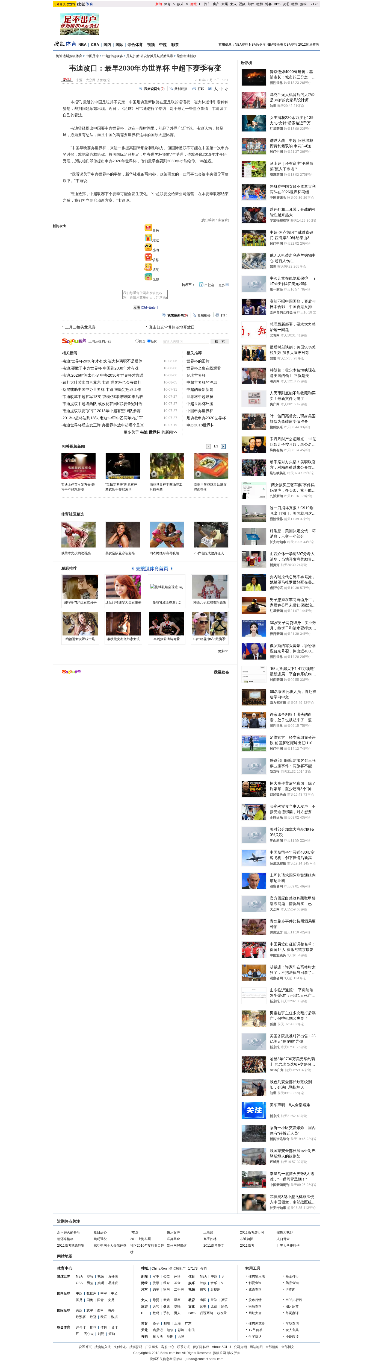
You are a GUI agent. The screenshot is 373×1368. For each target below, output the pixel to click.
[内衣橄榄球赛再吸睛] (167, 535)
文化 (191, 1306)
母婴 (156, 1300)
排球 (93, 1327)
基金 (177, 1283)
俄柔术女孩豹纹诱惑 (76, 553)
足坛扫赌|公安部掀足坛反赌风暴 (149, 56)
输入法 (158, 1336)
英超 (79, 1310)
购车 (156, 1289)
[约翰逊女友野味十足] (80, 624)
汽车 (207, 4)
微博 (259, 4)
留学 (214, 1300)
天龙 (144, 1330)
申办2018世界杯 (200, 425)
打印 (201, 89)
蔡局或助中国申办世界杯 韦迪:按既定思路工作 (102, 389)
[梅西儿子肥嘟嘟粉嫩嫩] (209, 587)
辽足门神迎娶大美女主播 (123, 602)
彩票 (175, 44)
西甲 (100, 1310)
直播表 (113, 1276)
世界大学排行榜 (288, 1245)
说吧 (286, 4)
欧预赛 (81, 1317)
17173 (313, 4)
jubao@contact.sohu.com (204, 1359)
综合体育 (135, 44)
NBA (82, 44)
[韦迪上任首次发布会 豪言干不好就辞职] (78, 466)
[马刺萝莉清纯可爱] (166, 624)
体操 (103, 1327)
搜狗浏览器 (256, 1323)
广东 (188, 1323)
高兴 (155, 230)
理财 (166, 1283)
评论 (177, 1276)
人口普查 (283, 1239)
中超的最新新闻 (200, 389)
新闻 (158, 4)
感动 (155, 250)
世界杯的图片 (198, 361)
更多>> (223, 651)
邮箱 (167, 1323)
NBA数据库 (257, 44)
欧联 (103, 1317)
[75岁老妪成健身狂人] (211, 535)
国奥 (90, 1300)
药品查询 (292, 1283)
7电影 (134, 1232)
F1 (78, 1334)
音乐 (214, 1283)
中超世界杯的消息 (202, 382)
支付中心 (120, 1347)
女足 (111, 1300)
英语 (224, 1300)
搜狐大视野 (285, 1232)
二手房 (179, 1289)
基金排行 (292, 1276)
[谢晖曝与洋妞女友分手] (80, 587)
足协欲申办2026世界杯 (206, 418)
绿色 (224, 1306)
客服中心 (167, 1347)
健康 (166, 1306)
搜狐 (145, 1268)
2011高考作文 (213, 1245)
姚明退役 (100, 1239)
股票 (156, 1283)
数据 (114, 1317)
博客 (268, 4)
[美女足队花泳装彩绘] (122, 535)
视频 (242, 4)
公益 (166, 1276)
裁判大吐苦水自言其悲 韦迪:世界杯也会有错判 (102, 382)
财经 (193, 4)
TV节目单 (255, 1330)
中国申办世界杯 (200, 411)
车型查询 (292, 1323)
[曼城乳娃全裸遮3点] (166, 587)
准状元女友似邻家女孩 (123, 639)
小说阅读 (292, 1336)
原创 (214, 1306)
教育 (191, 1300)
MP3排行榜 (294, 1300)
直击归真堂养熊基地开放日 (172, 327)
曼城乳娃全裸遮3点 (167, 602)
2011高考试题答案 (70, 1245)
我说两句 (206, 1313)
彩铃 (180, 1330)
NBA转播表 (275, 44)
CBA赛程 (290, 44)
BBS (277, 4)
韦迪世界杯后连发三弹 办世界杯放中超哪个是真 (103, 425)
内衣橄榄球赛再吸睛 (164, 553)
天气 (156, 1306)
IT (200, 4)
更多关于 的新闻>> (150, 432)
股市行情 (255, 1300)
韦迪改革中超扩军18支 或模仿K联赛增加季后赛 (103, 396)
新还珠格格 (65, 1239)
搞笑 (155, 270)
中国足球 (92, 56)
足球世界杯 (196, 375)
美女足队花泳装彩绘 (120, 553)
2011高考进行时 (252, 1232)
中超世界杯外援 (200, 404)
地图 (170, 1336)
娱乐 (180, 4)
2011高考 (247, 1245)
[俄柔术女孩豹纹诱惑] (78, 535)
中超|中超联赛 (112, 56)
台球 (114, 1327)
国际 (119, 44)
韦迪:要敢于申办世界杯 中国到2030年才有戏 (100, 368)
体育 (167, 4)
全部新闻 (272, 1347)
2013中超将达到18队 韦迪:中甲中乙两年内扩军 (103, 418)
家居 (224, 4)
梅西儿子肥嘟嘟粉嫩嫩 (209, 602)
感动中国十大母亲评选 (110, 1245)
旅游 (144, 1306)
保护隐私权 (201, 1347)
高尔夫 (89, 1334)
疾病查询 (255, 1306)
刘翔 (101, 1334)
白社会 (209, 285)
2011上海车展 (140, 1239)
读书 (203, 1306)
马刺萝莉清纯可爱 (166, 639)
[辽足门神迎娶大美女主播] (123, 587)
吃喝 (177, 1306)
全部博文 (287, 1347)
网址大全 (255, 1313)
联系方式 (183, 1347)
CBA (95, 44)
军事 (156, 1276)
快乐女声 (173, 1232)
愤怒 (155, 260)
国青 (100, 1300)
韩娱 (203, 1283)
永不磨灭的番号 (68, 1232)
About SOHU (221, 1347)
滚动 (111, 1334)
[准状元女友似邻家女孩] (123, 624)
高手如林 (210, 1239)
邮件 (251, 4)
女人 (233, 4)
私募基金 (173, 1239)
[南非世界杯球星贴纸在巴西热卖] (211, 466)
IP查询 (290, 1289)
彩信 (191, 1330)
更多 (221, 285)
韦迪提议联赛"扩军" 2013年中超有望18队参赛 (102, 411)
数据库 (91, 1293)
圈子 (156, 1323)
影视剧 (215, 1289)
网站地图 (256, 1347)
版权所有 (233, 1353)
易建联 (113, 1283)
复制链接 (180, 89)
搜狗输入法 (256, 1276)
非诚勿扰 (246, 1239)
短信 (170, 1330)
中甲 (103, 1293)
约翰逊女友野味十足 (80, 639)
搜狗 (303, 4)
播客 (203, 1289)
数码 (156, 1313)
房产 (216, 4)
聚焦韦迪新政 (186, 56)
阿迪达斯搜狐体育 (69, 56)
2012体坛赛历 (308, 44)
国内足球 (63, 1293)
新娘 (166, 1300)
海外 (111, 1310)
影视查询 (255, 1283)
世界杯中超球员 (200, 396)
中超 (163, 44)
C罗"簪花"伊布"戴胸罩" (209, 639)
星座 (177, 1300)
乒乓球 (81, 1327)
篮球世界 (63, 1276)
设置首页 (85, 1347)
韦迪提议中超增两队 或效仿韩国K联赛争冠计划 (103, 404)
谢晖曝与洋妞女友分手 (80, 602)
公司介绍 (240, 1347)
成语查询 (255, 1289)
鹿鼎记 (158, 1330)
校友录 (222, 1313)
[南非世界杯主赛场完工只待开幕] (167, 466)
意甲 (90, 1310)
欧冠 (93, 1317)
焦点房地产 (177, 1268)
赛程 (90, 1276)
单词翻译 (292, 1313)
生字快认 (255, 1336)
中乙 (114, 1293)
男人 (177, 1313)
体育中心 (64, 1268)
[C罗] (209, 624)
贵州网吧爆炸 (177, 1245)
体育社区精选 (72, 514)
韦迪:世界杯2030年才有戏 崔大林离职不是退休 (102, 361)
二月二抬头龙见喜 (80, 327)
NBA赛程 (241, 44)
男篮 (90, 1283)
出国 (203, 1300)
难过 (155, 240)
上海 (177, 1323)
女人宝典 (292, 1330)
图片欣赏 (292, 1306)
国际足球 (63, 1310)
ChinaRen (159, 1268)
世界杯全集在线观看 (204, 368)
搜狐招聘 (136, 1347)
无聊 (155, 280)
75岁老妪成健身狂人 (209, 553)
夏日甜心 (100, 1232)
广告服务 (151, 1347)
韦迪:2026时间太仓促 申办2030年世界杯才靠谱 (103, 375)
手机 (166, 1313)
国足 (79, 1300)
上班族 (208, 1232)
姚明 (100, 1283)
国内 (107, 44)
